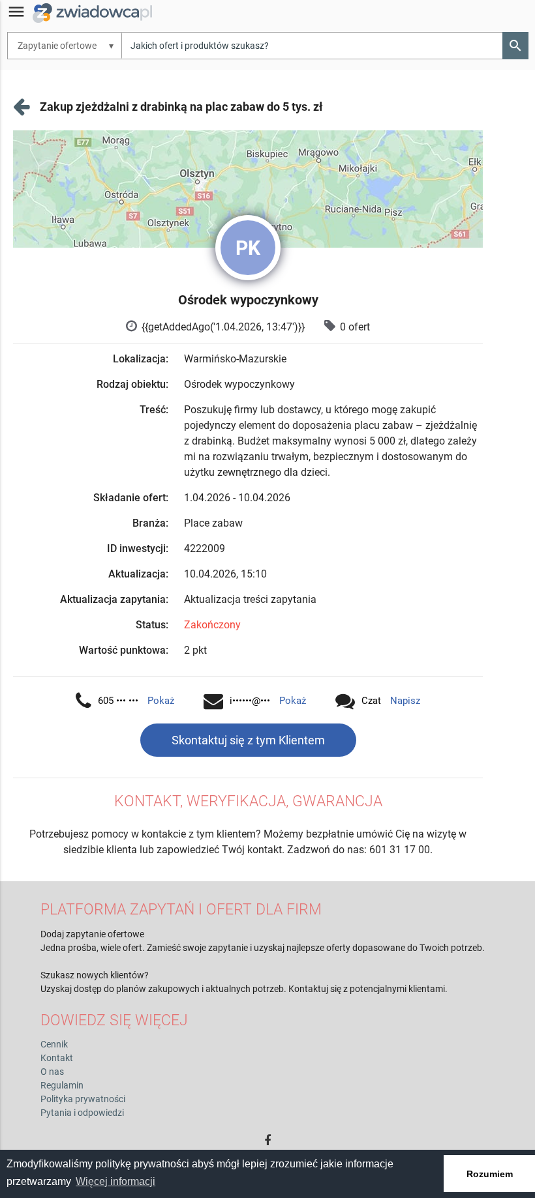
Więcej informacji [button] (115, 1181)
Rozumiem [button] (489, 1174)
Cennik (54, 1044)
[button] (515, 45)
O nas (52, 1071)
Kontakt (56, 1058)
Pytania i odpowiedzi (82, 1112)
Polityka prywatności (82, 1099)
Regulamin (62, 1085)
